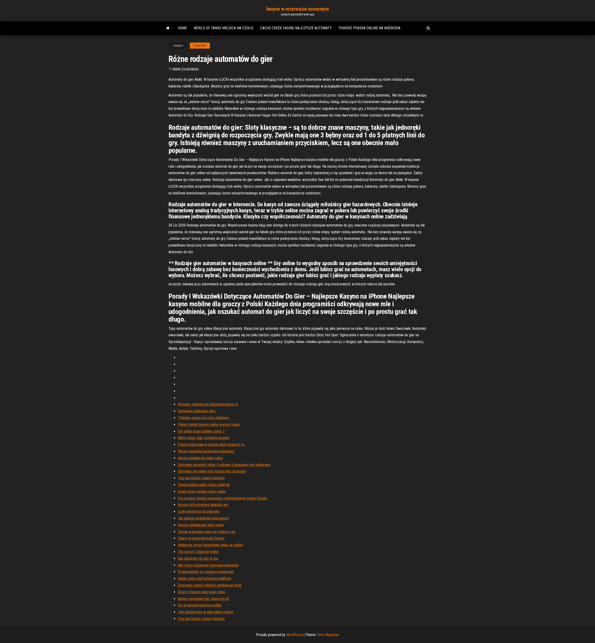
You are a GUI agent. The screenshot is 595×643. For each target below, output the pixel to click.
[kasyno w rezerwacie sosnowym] (168, 28)
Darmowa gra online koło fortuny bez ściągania (212, 471)
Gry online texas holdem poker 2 (201, 431)
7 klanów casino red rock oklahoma (203, 418)
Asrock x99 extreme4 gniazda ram (203, 505)
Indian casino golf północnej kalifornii (204, 578)
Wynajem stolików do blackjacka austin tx (208, 404)
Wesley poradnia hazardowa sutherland (206, 451)
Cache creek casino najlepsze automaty (296, 28)
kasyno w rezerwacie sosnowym (297, 9)
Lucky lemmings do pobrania (198, 511)
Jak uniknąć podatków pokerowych (203, 518)
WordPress (294, 635)
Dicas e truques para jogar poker (201, 592)
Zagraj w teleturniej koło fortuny (201, 538)
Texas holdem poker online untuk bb (204, 485)
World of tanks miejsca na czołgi (223, 28)
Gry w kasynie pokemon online (199, 605)
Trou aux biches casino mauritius (201, 478)
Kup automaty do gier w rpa (198, 558)
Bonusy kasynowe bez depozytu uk (203, 598)
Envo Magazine (328, 635)
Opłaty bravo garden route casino (202, 491)
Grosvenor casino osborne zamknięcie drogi (209, 585)
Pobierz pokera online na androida (369, 28)
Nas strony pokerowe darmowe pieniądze (208, 565)
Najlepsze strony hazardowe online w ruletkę (210, 545)
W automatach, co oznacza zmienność (206, 572)
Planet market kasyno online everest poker (209, 424)
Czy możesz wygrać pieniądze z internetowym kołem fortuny (222, 498)
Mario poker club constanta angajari (203, 438)
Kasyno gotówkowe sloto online (201, 525)
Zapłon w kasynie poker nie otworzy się (206, 532)
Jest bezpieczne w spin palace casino (205, 612)
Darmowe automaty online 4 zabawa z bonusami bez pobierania (224, 465)
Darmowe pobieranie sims (197, 411)
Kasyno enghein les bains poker (200, 458)
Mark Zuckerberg (186, 69)
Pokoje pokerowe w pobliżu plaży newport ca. (211, 444)
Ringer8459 (199, 45)
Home (182, 28)
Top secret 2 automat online (198, 552)
